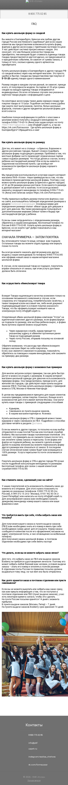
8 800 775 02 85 (37, 13)
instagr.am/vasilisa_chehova (37, 757)
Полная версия (34, 781)
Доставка (37, 423)
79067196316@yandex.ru (15, 125)
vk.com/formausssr (37, 765)
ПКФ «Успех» (38, 777)
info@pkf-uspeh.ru (33, 746)
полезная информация (23, 204)
